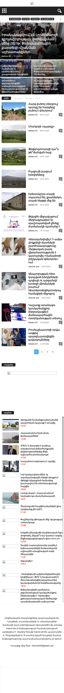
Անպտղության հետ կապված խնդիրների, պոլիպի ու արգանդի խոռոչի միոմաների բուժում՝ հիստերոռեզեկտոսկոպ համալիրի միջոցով (44, 283)
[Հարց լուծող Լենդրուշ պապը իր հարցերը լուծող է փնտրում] (14, 111)
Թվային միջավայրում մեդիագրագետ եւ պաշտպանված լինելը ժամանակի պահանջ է (44, 221)
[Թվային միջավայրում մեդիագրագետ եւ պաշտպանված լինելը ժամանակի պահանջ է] (14, 224)
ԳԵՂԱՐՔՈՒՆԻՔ (47, 19)
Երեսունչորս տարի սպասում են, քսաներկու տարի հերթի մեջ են (45, 197)
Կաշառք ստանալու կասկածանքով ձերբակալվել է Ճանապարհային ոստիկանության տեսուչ (45, 311)
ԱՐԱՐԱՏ (25, 19)
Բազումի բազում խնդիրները (40, 173)
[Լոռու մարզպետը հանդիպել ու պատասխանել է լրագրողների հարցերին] (16, 72)
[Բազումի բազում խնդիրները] (14, 179)
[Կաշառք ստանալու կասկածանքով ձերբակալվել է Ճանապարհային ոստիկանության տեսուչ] (14, 312)
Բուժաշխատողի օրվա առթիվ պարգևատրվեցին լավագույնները (44, 334)
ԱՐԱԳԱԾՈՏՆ (15, 19)
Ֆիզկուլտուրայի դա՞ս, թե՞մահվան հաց (43, 150)
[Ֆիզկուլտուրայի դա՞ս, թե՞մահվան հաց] (14, 156)
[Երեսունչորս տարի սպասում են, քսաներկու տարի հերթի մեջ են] (14, 201)
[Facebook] (32, 652)
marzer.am (33, 266)
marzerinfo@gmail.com (43, 645)
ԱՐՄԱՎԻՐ (35, 19)
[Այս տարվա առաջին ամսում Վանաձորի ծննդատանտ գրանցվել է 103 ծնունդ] (48, 72)
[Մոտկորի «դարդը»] (14, 134)
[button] (59, 11)
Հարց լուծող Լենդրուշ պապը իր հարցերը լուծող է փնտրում (43, 107)
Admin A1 (6, 56)
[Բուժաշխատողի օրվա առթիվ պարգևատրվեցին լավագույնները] (14, 337)
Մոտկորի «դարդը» (41, 126)
